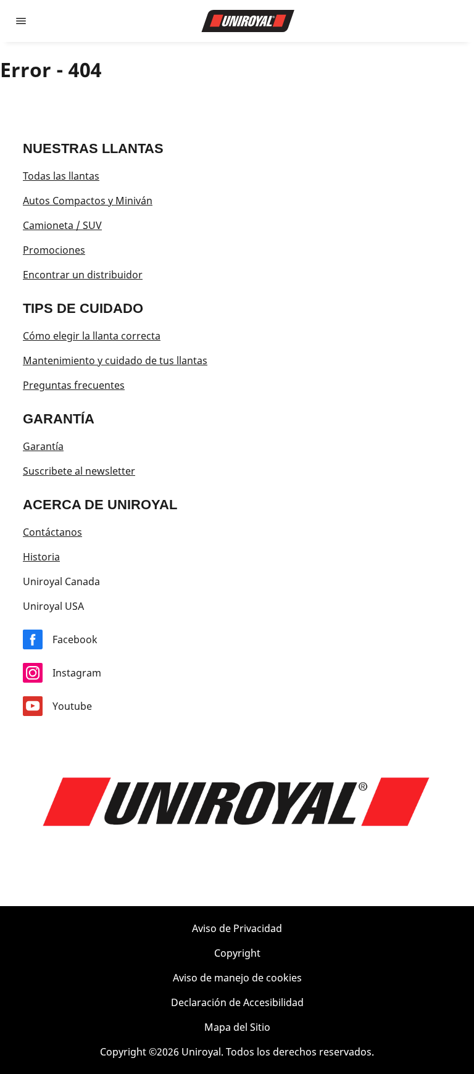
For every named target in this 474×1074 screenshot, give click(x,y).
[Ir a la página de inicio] (248, 21)
